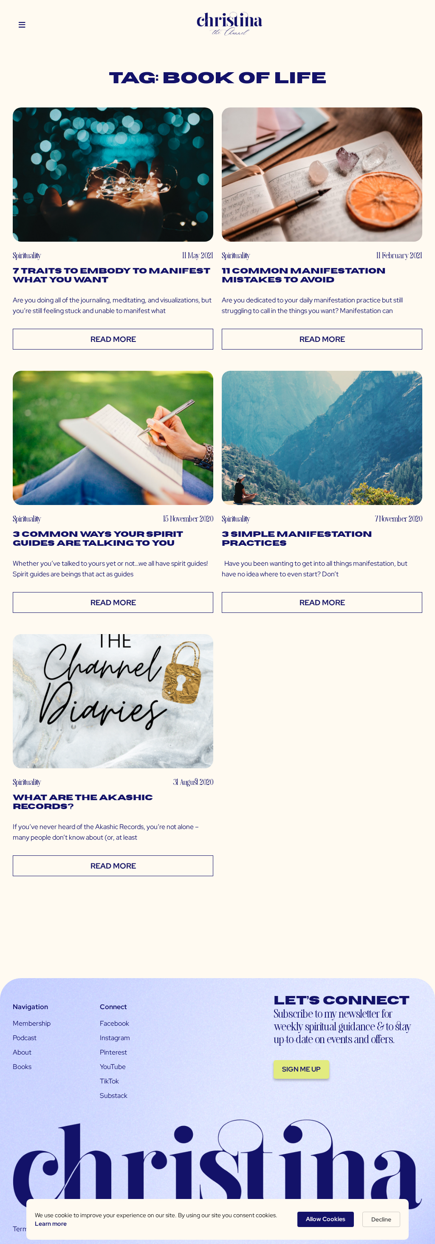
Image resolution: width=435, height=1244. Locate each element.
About (22, 1052)
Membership (32, 1023)
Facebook (114, 1023)
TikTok (109, 1081)
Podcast (25, 1037)
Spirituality (27, 255)
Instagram (115, 1037)
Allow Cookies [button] (325, 1219)
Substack (113, 1095)
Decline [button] (381, 1219)
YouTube (113, 1066)
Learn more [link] (51, 1223)
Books (22, 1066)
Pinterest (113, 1052)
